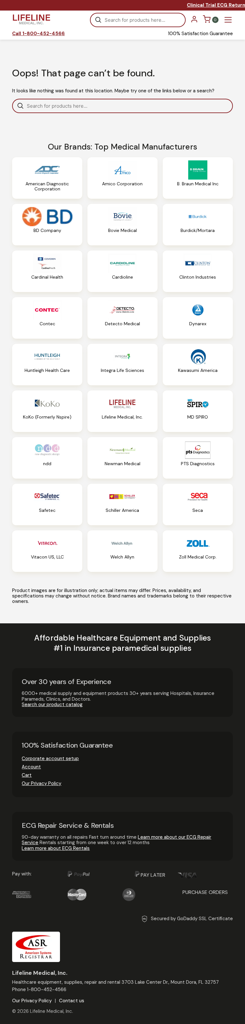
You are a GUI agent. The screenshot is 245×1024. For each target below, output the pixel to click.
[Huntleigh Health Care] (47, 364)
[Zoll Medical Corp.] (198, 551)
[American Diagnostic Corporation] (47, 178)
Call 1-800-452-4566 (38, 33)
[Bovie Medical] (122, 224)
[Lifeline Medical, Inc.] (122, 411)
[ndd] (47, 458)
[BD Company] (47, 224)
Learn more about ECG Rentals (56, 848)
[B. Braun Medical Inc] (198, 178)
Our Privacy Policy (41, 783)
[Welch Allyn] (122, 551)
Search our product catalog (52, 704)
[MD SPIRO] (198, 411)
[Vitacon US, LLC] (47, 551)
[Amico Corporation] (122, 178)
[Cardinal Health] (47, 271)
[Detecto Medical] (122, 318)
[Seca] (198, 504)
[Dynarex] (198, 318)
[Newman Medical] (122, 458)
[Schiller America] (122, 504)
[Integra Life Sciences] (122, 364)
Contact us (71, 1001)
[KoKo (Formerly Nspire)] (47, 411)
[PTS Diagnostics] (198, 458)
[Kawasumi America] (198, 364)
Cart (27, 775)
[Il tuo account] (194, 21)
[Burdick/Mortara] (198, 224)
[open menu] (228, 20)
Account (31, 767)
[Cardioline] (122, 271)
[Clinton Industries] (198, 271)
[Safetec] (47, 504)
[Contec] (47, 318)
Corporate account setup (50, 758)
